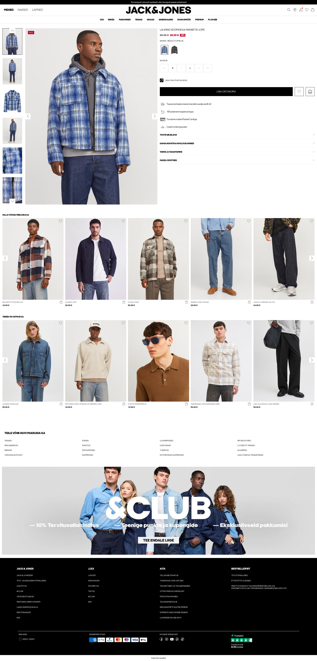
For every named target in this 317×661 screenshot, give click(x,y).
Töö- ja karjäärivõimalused (31, 580)
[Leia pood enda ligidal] (295, 11)
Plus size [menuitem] (212, 20)
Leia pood (22, 586)
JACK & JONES (25, 568)
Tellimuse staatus (169, 575)
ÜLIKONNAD (165, 445)
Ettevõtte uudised (241, 580)
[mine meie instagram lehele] (166, 640)
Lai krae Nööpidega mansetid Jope (182, 29)
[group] (33, 264)
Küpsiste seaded (158, 658)
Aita (162, 568)
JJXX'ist (92, 575)
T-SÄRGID (164, 450)
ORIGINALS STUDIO (13, 455)
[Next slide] (312, 258)
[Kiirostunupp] (61, 302)
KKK (18, 618)
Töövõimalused (239, 575)
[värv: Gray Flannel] (174, 50)
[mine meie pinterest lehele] (177, 640)
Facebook (93, 586)
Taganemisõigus (168, 602)
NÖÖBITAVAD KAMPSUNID (172, 455)
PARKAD (8, 450)
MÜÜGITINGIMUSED (169, 596)
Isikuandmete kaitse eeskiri (174, 607)
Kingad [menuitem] (150, 20)
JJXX (91, 568)
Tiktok (91, 591)
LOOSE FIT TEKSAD (246, 445)
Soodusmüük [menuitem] (184, 20)
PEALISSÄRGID (11, 445)
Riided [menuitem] (111, 20)
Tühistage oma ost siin (171, 580)
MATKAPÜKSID (88, 450)
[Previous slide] (5, 258)
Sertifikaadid (24, 612)
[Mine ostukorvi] (312, 10)
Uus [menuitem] (102, 20)
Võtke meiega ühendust (172, 591)
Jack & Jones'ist (25, 575)
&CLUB (20, 591)
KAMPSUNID (87, 455)
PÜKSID (85, 440)
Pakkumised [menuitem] (125, 20)
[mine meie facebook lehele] (161, 640)
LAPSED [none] (37, 10)
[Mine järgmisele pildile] (12, 201)
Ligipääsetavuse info (171, 618)
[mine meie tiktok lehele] (182, 640)
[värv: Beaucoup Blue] (164, 50)
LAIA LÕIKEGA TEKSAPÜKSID (250, 455)
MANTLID (86, 445)
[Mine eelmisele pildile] (12, 30)
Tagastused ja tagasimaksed (175, 586)
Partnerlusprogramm (28, 602)
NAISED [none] (23, 10)
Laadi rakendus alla (27, 607)
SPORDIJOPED (244, 440)
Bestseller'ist (240, 568)
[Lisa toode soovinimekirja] (299, 91)
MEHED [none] (9, 10)
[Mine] (306, 11)
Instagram (93, 580)
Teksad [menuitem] (138, 20)
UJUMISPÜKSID (166, 440)
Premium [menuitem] (199, 20)
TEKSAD (8, 440)
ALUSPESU (242, 450)
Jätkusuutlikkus (25, 596)
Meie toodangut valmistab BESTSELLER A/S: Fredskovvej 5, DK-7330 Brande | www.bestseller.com (258, 587)
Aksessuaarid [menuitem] (166, 20)
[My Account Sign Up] (158, 511)
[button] (164, 68)
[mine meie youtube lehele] (172, 640)
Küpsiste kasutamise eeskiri (174, 612)
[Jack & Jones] (158, 13)
